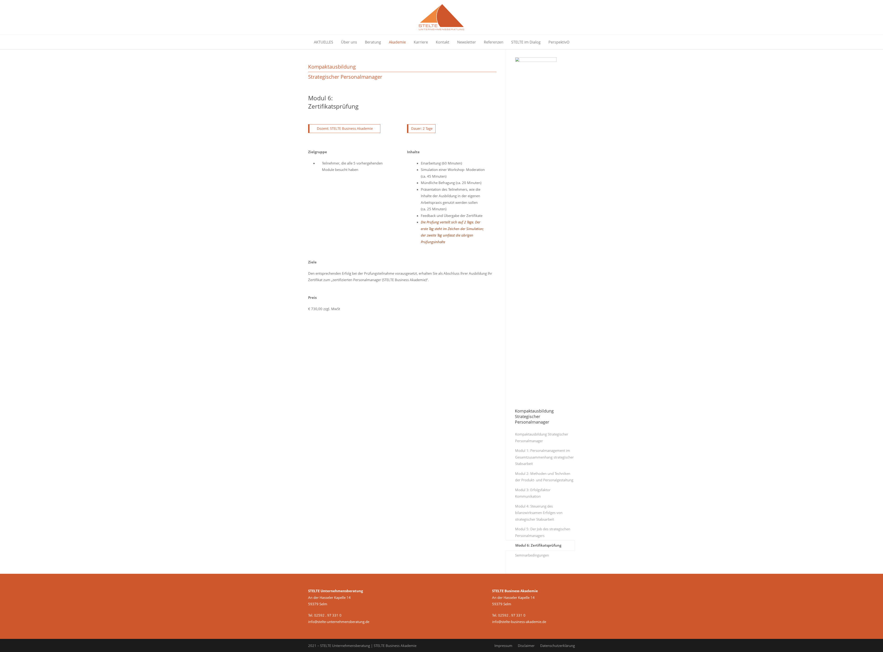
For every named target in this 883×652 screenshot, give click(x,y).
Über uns (349, 42)
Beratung (373, 42)
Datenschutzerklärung (557, 645)
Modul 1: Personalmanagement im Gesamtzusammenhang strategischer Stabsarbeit (544, 457)
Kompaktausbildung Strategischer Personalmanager (541, 437)
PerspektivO (558, 42)
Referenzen (493, 42)
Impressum (503, 645)
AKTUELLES (323, 42)
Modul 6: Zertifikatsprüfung (538, 545)
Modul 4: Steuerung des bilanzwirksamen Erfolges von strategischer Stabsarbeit (538, 513)
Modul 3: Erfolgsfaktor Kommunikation (532, 493)
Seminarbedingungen (532, 555)
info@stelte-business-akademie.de (519, 621)
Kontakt (442, 42)
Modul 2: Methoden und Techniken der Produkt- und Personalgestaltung (544, 476)
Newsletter (466, 42)
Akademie (397, 42)
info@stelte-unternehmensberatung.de (338, 621)
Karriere (421, 42)
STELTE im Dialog (526, 42)
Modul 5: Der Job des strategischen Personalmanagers (542, 532)
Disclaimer (526, 645)
